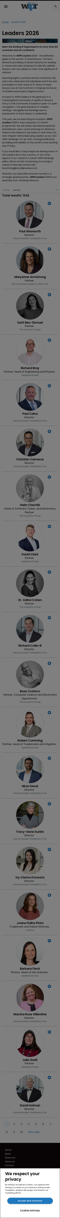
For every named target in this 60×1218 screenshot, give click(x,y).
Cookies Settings (30, 1210)
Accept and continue (30, 1200)
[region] (30, 1193)
